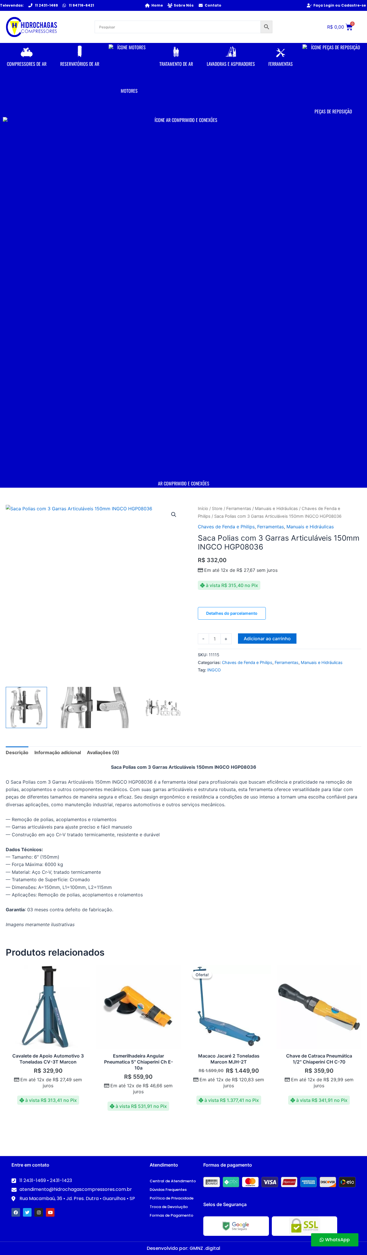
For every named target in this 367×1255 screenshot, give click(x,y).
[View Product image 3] (117, 707)
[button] (174, 514)
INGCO (214, 669)
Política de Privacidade (172, 1198)
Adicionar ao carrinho (267, 638)
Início (203, 508)
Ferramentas (238, 508)
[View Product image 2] (72, 707)
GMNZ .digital (205, 1248)
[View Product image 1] (26, 707)
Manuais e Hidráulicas (276, 508)
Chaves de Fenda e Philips (226, 526)
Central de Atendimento (173, 1181)
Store (217, 508)
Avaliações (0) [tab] (103, 752)
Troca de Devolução (169, 1206)
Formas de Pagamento (171, 1215)
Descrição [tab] (17, 752)
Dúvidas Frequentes (168, 1189)
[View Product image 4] (163, 707)
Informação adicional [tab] (57, 752)
